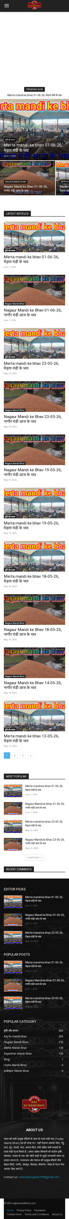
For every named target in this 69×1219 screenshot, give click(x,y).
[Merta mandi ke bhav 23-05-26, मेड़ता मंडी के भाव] (34, 343)
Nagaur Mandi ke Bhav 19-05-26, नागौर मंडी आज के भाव (33, 472)
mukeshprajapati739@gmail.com (39, 1177)
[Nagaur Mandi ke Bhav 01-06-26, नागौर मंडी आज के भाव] (27, 178)
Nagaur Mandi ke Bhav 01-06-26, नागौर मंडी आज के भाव (33, 312)
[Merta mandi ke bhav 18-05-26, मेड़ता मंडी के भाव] (34, 556)
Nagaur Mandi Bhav (15, 182)
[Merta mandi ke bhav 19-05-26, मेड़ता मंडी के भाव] (34, 503)
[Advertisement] (34, 48)
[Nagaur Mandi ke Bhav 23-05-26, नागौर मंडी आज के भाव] (34, 396)
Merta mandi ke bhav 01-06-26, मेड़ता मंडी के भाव (34, 95)
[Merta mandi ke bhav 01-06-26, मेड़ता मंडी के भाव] (34, 129)
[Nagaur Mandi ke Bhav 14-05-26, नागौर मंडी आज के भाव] (34, 662)
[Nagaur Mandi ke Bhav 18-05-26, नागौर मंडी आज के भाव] (34, 609)
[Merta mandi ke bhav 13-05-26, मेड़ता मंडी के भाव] (34, 716)
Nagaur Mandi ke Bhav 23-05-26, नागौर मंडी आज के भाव (33, 419)
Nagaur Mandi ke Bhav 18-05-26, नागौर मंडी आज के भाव (33, 632)
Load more (33, 857)
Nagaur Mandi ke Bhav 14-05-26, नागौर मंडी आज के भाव (33, 685)
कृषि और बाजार (10, 140)
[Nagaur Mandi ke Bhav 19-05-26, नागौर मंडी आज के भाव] (34, 449)
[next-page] (30, 755)
